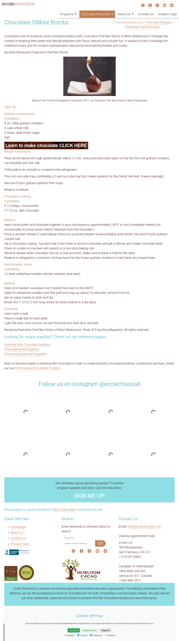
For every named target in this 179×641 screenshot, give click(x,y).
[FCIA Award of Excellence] (26, 580)
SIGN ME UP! (89, 495)
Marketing (111, 635)
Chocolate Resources (95, 14)
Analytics (83, 635)
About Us (17, 532)
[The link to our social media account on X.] (105, 551)
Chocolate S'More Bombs (142, 27)
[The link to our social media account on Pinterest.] (89, 551)
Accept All (74, 630)
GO (100, 543)
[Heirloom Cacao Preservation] (90, 569)
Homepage (18, 527)
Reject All (105, 630)
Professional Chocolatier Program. (38, 368)
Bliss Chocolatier (64, 509)
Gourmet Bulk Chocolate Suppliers (27, 344)
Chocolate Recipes (158, 22)
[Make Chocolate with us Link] (89, 145)
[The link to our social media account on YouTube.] (97, 551)
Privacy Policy (20, 544)
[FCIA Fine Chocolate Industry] (11, 580)
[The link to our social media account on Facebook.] (81, 551)
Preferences (97, 635)
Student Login (167, 14)
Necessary (70, 635)
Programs (67, 14)
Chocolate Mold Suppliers (21, 349)
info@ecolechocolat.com (144, 526)
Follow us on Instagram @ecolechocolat (89, 384)
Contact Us (18, 538)
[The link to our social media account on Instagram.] (73, 551)
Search (69, 538)
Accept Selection (90, 630)
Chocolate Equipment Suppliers (25, 354)
